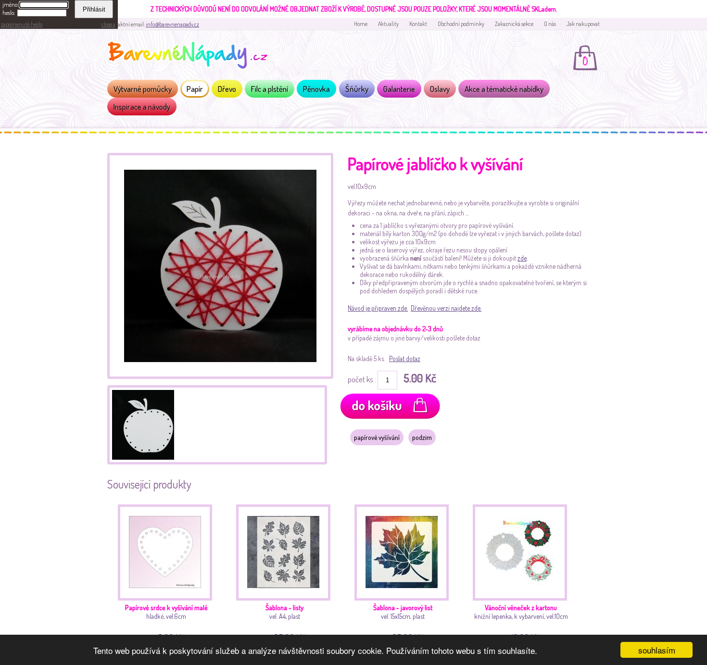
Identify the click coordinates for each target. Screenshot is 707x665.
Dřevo (227, 89)
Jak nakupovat (583, 23)
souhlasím (656, 650)
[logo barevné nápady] (190, 57)
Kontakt (418, 23)
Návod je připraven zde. (378, 308)
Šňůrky (356, 89)
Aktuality (388, 23)
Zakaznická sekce (514, 23)
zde (522, 258)
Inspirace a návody (142, 106)
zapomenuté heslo (21, 24)
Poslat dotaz (404, 358)
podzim (422, 437)
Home (360, 23)
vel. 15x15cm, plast (402, 621)
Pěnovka (316, 89)
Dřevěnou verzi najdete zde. (446, 308)
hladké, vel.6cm (166, 621)
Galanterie (399, 89)
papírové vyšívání (377, 437)
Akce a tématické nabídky (504, 89)
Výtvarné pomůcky (143, 89)
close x (108, 24)
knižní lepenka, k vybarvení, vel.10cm (521, 621)
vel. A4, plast (285, 621)
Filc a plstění (269, 89)
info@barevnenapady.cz (172, 24)
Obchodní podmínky (461, 23)
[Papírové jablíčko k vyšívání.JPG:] (220, 376)
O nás (550, 23)
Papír (195, 89)
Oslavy (440, 89)
